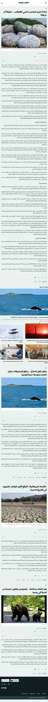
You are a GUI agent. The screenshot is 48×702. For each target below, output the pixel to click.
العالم (35, 281)
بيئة (46, 8)
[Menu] (46, 3)
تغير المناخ (19, 477)
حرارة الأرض (38, 477)
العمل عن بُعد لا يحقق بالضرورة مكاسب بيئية (13, 361)
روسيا (34, 673)
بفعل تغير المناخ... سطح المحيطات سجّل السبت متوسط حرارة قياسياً (29, 317)
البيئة (40, 281)
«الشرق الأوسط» (40, 53)
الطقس (32, 580)
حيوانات (39, 673)
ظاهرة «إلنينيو (17, 541)
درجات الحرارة (31, 477)
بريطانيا (23, 580)
